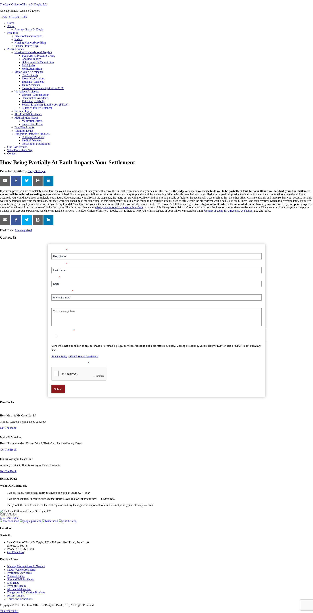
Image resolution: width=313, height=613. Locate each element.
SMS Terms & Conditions (83, 356)
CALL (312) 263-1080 (13, 16)
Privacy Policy (59, 356)
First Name (59, 249)
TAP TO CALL (9, 611)
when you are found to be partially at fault (119, 207)
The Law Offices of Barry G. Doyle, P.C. (23, 4)
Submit (58, 389)
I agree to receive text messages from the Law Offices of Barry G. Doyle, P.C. (105, 336)
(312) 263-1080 (9, 517)
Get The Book (8, 427)
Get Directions (15, 552)
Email (55, 277)
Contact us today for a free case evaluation (228, 210)
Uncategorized (23, 230)
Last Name (59, 263)
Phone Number (62, 290)
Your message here (64, 304)
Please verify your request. (70, 363)
